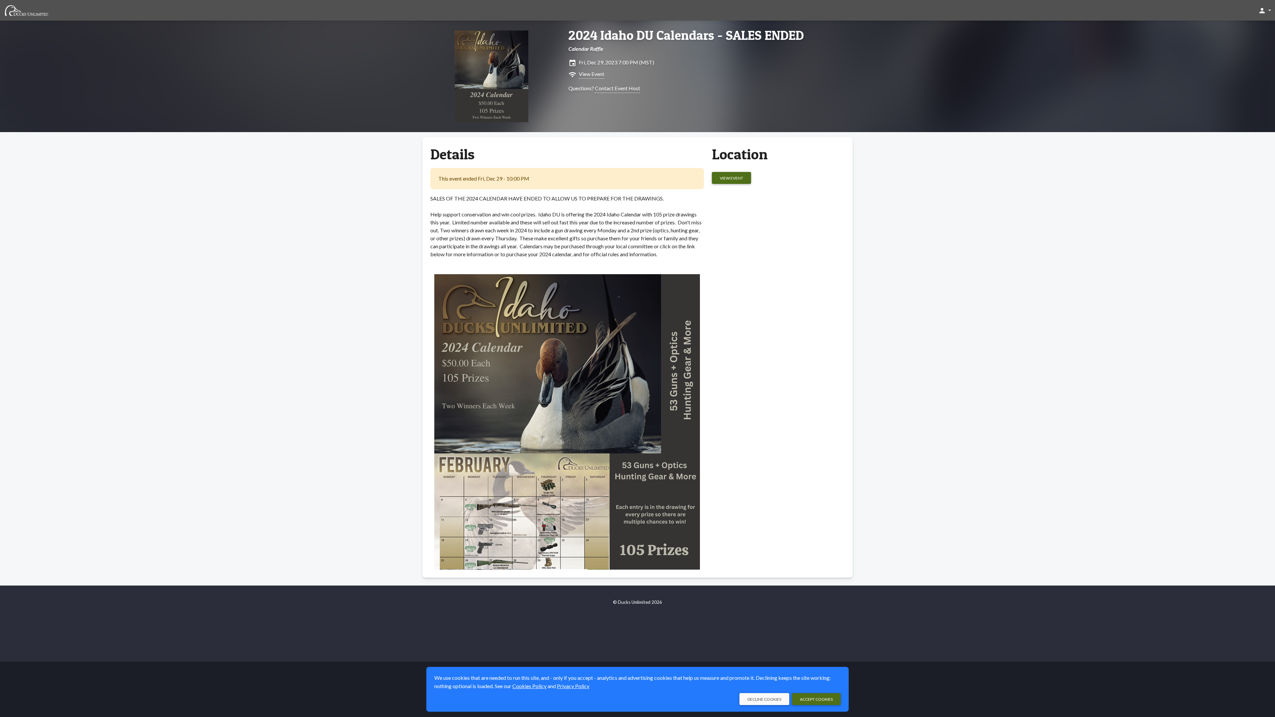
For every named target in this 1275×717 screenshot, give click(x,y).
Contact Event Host (617, 88)
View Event (591, 74)
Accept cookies (816, 699)
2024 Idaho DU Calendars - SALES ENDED (686, 35)
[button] (1264, 10)
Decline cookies (764, 699)
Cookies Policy (529, 686)
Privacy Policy (573, 686)
